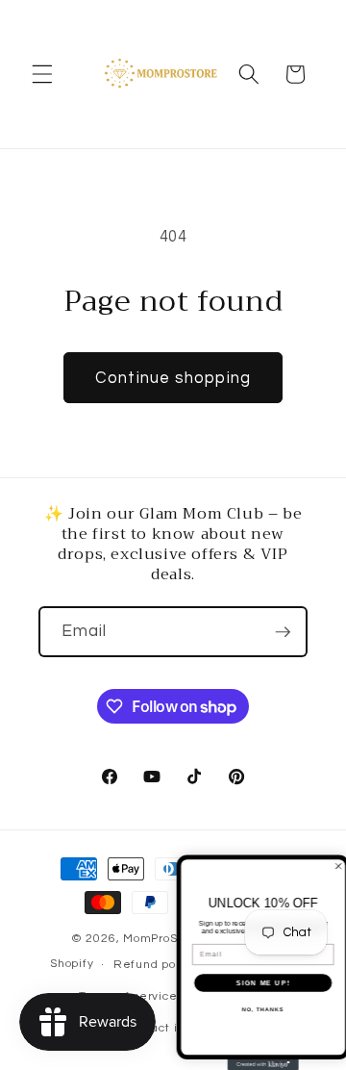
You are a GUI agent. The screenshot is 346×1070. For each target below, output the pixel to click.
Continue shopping (173, 377)
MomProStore (164, 938)
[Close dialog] (335, 866)
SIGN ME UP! (259, 982)
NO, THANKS (259, 1009)
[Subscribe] (283, 632)
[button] (42, 74)
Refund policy (154, 964)
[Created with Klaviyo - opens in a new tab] (259, 1064)
